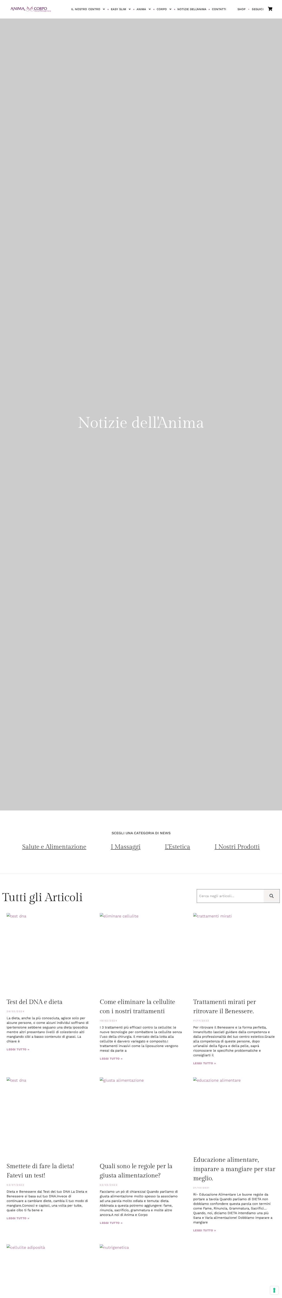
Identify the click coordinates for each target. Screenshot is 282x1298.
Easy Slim (118, 9)
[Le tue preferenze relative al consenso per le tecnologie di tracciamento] (274, 1290)
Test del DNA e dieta (35, 1002)
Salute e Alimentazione (54, 847)
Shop (241, 9)
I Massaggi (126, 847)
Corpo (162, 9)
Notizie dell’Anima (191, 9)
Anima (141, 9)
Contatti (219, 9)
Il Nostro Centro (85, 9)
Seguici (257, 9)
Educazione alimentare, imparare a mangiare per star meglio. (234, 1169)
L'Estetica (177, 847)
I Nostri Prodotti (237, 847)
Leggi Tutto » (18, 1049)
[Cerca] (272, 896)
